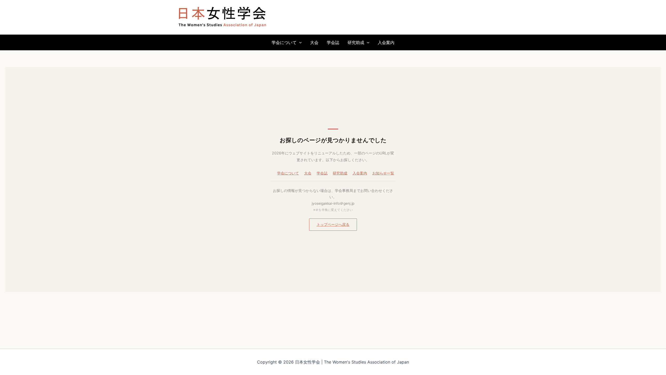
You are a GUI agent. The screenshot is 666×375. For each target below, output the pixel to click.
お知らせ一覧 (383, 173)
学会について (284, 42)
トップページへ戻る (333, 224)
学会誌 (333, 42)
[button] (299, 42)
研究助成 (356, 42)
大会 (314, 42)
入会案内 (386, 42)
